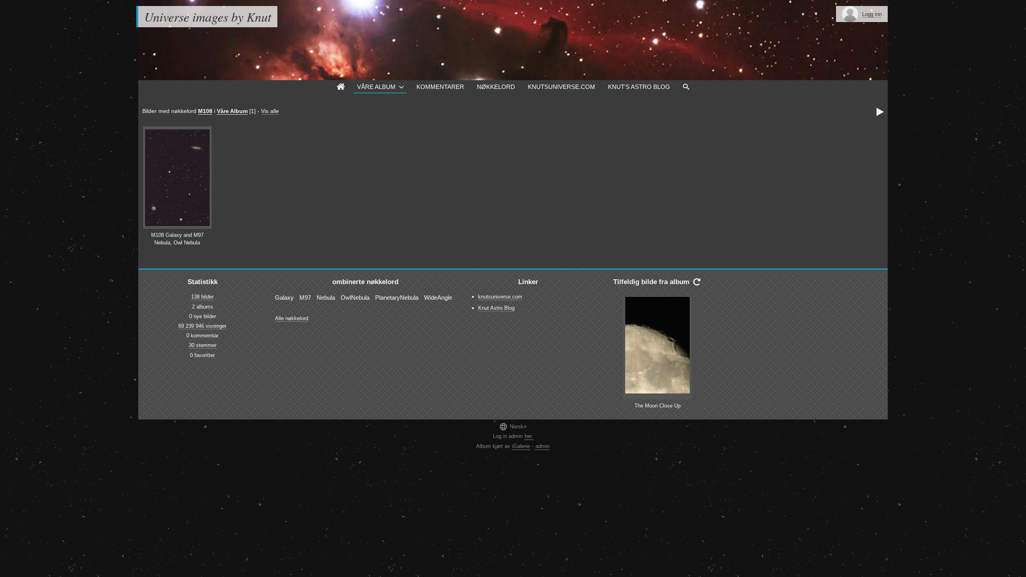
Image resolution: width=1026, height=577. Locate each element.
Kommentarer (440, 86)
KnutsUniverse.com (561, 86)
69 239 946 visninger (202, 326)
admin (542, 446)
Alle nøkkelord (291, 318)
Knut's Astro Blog (639, 86)
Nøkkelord (496, 86)
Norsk (511, 426)
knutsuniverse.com (500, 297)
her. (529, 436)
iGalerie (521, 446)
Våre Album (376, 86)
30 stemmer (202, 345)
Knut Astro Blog (496, 308)
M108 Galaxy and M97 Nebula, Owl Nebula (177, 239)
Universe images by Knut (207, 16)
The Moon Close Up (657, 406)
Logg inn (872, 14)
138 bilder (202, 297)
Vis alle (270, 111)
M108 (205, 111)
